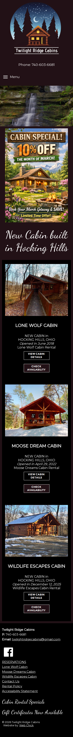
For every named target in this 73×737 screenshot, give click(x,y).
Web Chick (26, 725)
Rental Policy (12, 686)
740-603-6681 (43, 65)
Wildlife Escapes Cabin (19, 676)
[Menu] (5, 77)
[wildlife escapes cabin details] (36, 596)
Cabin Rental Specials (23, 701)
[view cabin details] (36, 355)
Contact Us (10, 681)
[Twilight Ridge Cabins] (36, 30)
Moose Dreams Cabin (18, 672)
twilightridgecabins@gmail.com (36, 639)
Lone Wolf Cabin (15, 667)
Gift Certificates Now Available (32, 712)
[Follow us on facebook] (8, 652)
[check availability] (36, 368)
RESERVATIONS (14, 662)
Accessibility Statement (20, 691)
